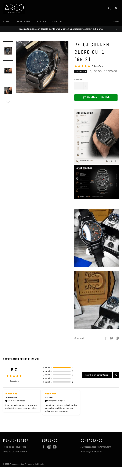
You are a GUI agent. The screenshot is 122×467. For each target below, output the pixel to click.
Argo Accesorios (17, 464)
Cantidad (78, 79)
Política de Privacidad (14, 446)
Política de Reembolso (15, 451)
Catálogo (58, 21)
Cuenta (116, 21)
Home (6, 21)
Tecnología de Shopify (34, 464)
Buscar (41, 21)
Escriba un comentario (96, 375)
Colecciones (23, 21)
